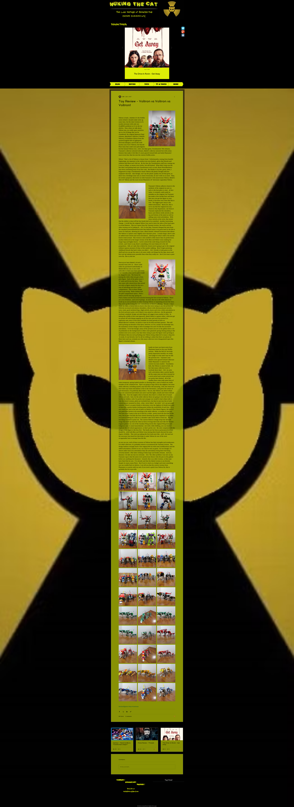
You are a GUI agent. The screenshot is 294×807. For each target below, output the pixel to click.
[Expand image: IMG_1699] (166, 615)
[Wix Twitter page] (183, 28)
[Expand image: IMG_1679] (147, 596)
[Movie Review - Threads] (147, 734)
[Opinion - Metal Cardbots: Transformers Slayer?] (122, 734)
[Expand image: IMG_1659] (128, 501)
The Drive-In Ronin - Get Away (171, 743)
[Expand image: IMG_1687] (166, 673)
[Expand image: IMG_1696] (147, 635)
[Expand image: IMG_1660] (147, 501)
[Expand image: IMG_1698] (147, 615)
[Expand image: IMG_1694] (166, 635)
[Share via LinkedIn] (127, 711)
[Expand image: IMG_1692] (147, 654)
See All (181, 725)
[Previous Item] (122, 47)
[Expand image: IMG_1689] (128, 673)
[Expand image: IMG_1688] (147, 673)
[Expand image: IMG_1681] (128, 596)
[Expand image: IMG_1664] (147, 520)
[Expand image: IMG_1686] (128, 692)
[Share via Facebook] (119, 711)
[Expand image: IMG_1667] (147, 539)
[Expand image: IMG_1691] (166, 654)
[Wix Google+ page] (183, 31)
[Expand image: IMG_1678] (128, 577)
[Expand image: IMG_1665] (166, 539)
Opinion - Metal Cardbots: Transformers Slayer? (122, 743)
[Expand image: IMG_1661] (166, 501)
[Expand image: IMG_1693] (128, 654)
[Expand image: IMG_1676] (147, 577)
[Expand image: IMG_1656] (128, 481)
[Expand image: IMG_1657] (147, 481)
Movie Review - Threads (146, 743)
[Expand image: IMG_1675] (147, 558)
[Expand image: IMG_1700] (128, 615)
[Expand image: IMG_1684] (166, 692)
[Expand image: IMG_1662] (128, 520)
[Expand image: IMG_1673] (166, 558)
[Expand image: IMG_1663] (166, 520)
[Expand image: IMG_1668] (128, 539)
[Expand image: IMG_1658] (166, 481)
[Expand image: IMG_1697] (128, 635)
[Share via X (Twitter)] (123, 711)
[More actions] (174, 97)
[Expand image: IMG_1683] (166, 596)
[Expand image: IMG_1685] (147, 692)
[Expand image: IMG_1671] (128, 558)
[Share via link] (130, 711)
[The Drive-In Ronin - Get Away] (172, 734)
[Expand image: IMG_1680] (166, 577)
